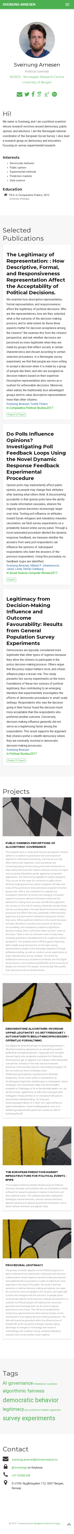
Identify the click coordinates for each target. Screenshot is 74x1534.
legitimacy (13, 1409)
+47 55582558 (21, 1475)
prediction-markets (39, 1410)
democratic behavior (31, 1400)
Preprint (11, 414)
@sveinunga (19, 1467)
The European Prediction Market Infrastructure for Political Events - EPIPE (36, 1176)
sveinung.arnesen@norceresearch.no (35, 1459)
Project (21, 414)
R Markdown (40, 1384)
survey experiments (29, 1418)
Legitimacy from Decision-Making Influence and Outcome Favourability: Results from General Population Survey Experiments (34, 621)
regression (55, 1410)
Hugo (57, 1523)
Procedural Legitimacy (24, 1265)
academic (52, 1384)
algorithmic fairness (23, 1391)
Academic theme (42, 1523)
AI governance (18, 1383)
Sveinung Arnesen (19, 4)
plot (27, 1410)
